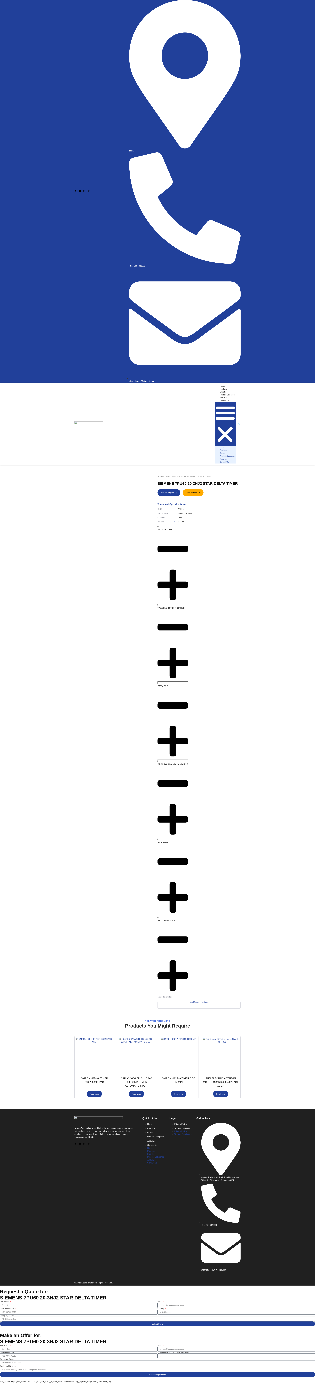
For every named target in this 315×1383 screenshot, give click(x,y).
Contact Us (224, 401)
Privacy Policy (180, 1124)
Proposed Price (7, 1359)
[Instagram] (84, 191)
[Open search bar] (239, 424)
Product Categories (227, 395)
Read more (94, 1094)
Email (160, 1302)
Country (161, 1309)
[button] (225, 424)
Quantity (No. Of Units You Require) (173, 1352)
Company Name (7, 1316)
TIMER (167, 477)
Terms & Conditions (182, 1128)
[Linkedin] (75, 191)
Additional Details (8, 1366)
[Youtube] (80, 191)
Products (223, 389)
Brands (223, 392)
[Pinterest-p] (89, 191)
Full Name (5, 1302)
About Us (223, 398)
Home (222, 386)
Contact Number (7, 1309)
